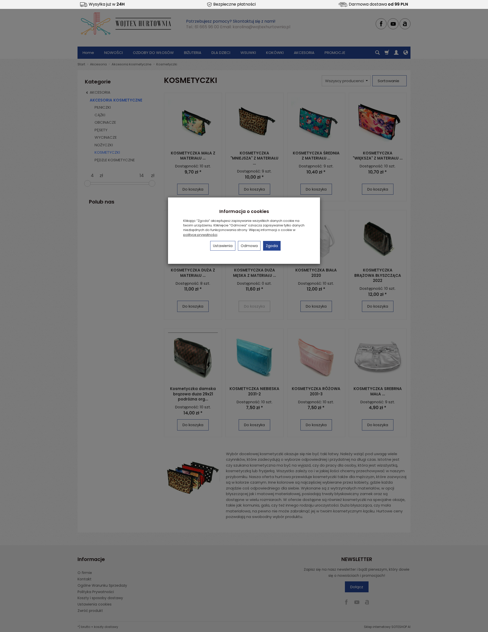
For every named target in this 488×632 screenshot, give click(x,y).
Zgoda (272, 245)
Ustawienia (223, 245)
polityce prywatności (200, 235)
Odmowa (249, 245)
